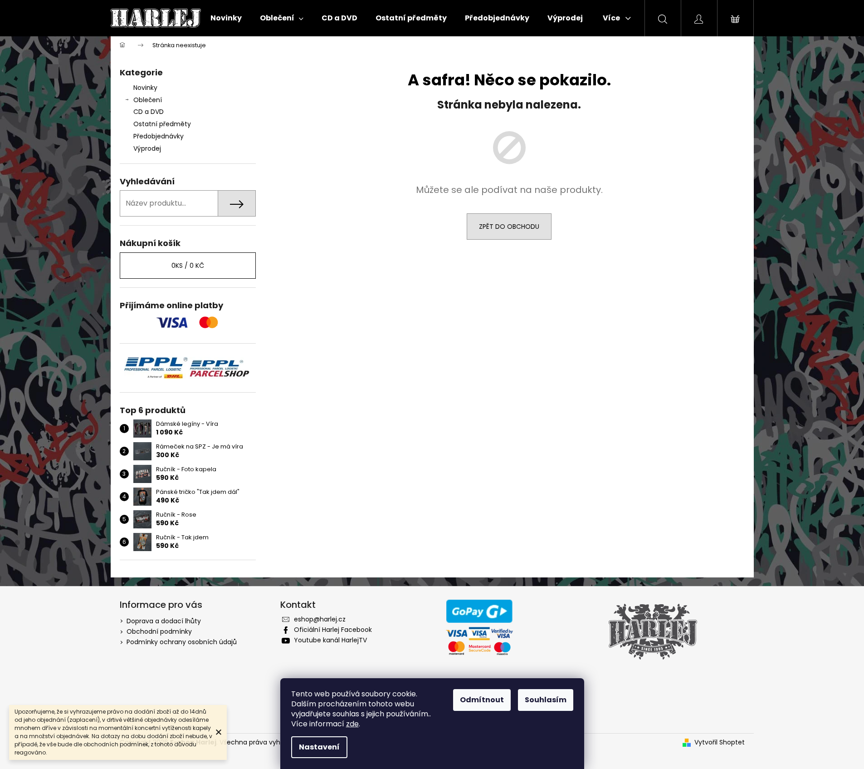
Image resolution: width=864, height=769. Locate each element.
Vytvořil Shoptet (719, 742)
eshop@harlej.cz (320, 619)
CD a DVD (148, 111)
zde (352, 724)
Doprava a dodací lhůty (164, 621)
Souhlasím (545, 700)
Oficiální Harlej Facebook (333, 629)
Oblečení (147, 99)
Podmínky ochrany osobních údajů (182, 641)
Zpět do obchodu (509, 226)
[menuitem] (226, 18)
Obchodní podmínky (159, 631)
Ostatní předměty (162, 123)
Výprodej (147, 148)
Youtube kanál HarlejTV (330, 640)
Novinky (145, 87)
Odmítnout (482, 700)
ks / (187, 265)
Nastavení (319, 747)
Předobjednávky (158, 136)
